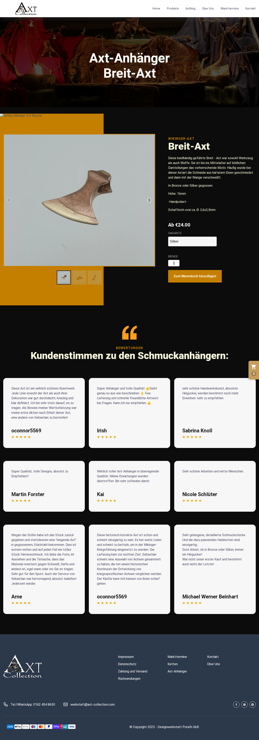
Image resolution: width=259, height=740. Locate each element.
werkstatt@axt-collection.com (92, 704)
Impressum (126, 657)
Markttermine (230, 8)
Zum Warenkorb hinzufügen (195, 276)
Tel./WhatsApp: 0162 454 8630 (33, 704)
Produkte (173, 8)
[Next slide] (149, 200)
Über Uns (208, 8)
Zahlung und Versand (132, 671)
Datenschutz (127, 664)
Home (156, 8)
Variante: (175, 233)
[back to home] (26, 8)
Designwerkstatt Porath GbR (178, 727)
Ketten (173, 664)
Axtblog (190, 8)
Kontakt (250, 8)
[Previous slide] (9, 200)
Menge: (173, 256)
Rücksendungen (129, 679)
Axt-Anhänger (177, 671)
